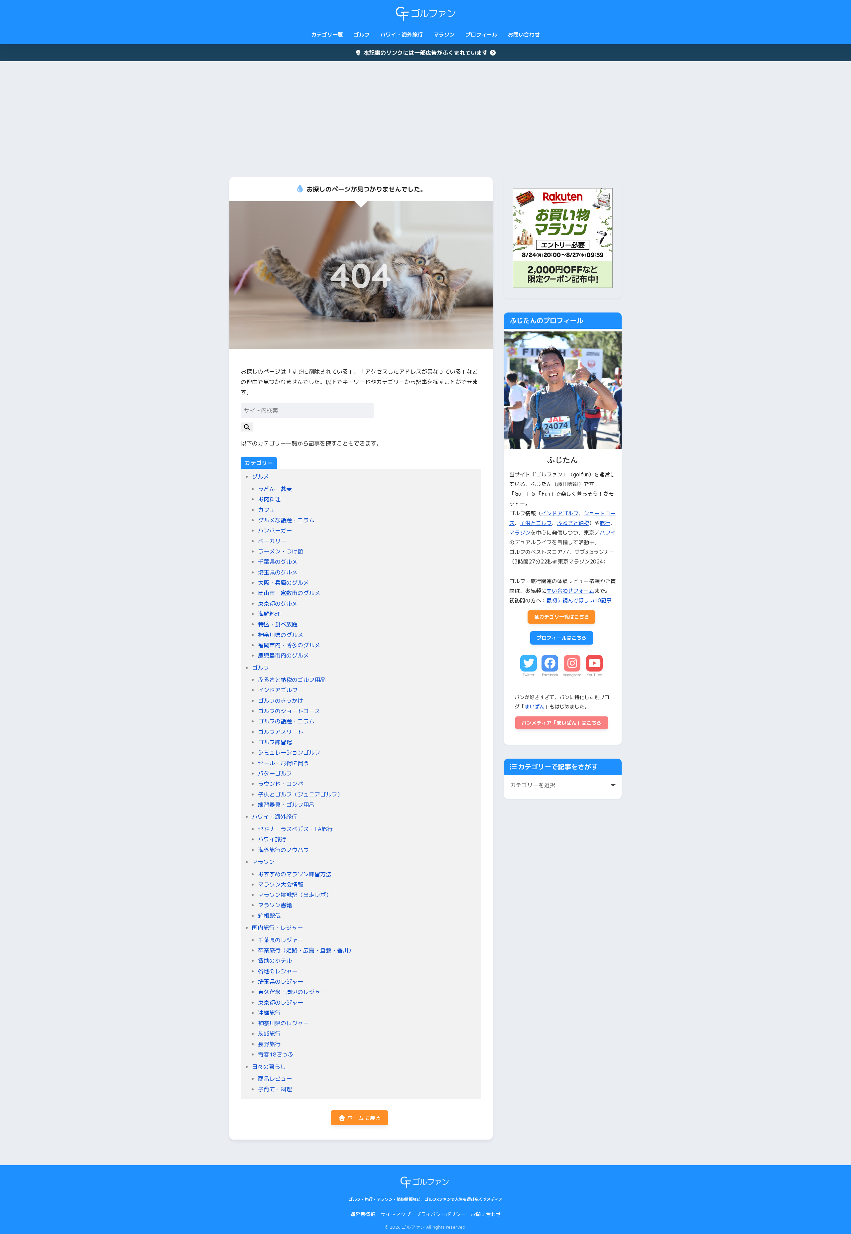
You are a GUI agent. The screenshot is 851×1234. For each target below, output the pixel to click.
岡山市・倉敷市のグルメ (289, 593)
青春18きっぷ (276, 1054)
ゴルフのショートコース (289, 711)
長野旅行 (269, 1044)
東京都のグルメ (278, 603)
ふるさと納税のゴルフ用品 (292, 679)
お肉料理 (269, 499)
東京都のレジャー (280, 1002)
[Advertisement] (425, 119)
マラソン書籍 (275, 905)
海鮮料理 (269, 614)
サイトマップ (396, 1214)
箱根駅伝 (269, 916)
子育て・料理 (275, 1089)
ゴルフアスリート (280, 732)
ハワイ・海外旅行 (401, 34)
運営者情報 (362, 1214)
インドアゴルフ (278, 690)
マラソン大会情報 (280, 884)
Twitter (529, 675)
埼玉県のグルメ (278, 572)
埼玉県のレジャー (280, 981)
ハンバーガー (275, 530)
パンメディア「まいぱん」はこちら (561, 722)
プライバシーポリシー (441, 1214)
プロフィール (481, 34)
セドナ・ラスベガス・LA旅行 (295, 829)
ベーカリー (272, 541)
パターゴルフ (275, 773)
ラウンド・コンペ (280, 784)
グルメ (260, 476)
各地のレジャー (278, 971)
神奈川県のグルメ (280, 635)
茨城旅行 (269, 1034)
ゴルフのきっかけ (280, 700)
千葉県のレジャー (280, 940)
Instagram (572, 675)
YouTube (594, 675)
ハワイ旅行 (272, 839)
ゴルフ (362, 34)
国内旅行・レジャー (277, 927)
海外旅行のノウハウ (283, 850)
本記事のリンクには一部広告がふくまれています (425, 53)
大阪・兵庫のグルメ (283, 582)
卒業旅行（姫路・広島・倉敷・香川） (306, 950)
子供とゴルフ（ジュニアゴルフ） (300, 794)
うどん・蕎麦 (275, 489)
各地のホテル (275, 960)
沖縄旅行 (269, 1013)
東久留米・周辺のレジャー (292, 992)
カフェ (266, 510)
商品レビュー (275, 1078)
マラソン (444, 34)
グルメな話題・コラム (286, 520)
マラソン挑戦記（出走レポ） (294, 895)
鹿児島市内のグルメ (283, 655)
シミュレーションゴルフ (289, 752)
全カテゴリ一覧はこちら (561, 616)
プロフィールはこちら (561, 637)
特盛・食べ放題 (278, 624)
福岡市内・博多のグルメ (289, 645)
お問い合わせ (524, 34)
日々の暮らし (269, 1066)
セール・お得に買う (283, 763)
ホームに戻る (363, 1118)
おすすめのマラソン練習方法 (294, 874)
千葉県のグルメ (278, 561)
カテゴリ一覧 (327, 34)
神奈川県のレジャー (283, 1023)
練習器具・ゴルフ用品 (286, 804)
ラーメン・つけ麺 (280, 551)
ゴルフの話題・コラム (286, 721)
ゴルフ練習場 (275, 742)
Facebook (550, 675)
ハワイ (608, 532)
